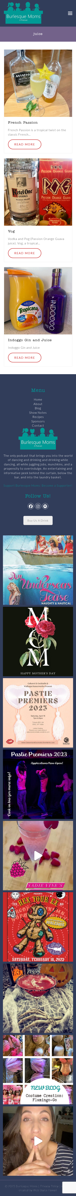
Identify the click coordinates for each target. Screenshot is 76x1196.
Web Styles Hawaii (45, 1190)
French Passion (23, 123)
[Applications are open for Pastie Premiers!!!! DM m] (38, 784)
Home (38, 399)
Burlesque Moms (26, 1186)
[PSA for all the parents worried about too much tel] (38, 1141)
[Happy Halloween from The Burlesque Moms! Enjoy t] (38, 998)
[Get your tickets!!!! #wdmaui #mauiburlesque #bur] (38, 713)
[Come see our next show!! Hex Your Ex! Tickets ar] (38, 927)
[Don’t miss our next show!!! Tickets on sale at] (38, 570)
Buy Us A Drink (38, 520)
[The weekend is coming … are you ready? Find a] (38, 855)
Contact (38, 425)
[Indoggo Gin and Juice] (38, 300)
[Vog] (38, 191)
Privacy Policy (49, 1186)
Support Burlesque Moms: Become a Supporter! (38, 485)
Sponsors (38, 421)
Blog (38, 408)
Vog (11, 231)
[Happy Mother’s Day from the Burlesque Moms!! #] (38, 641)
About (38, 404)
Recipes (38, 417)
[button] (70, 13)
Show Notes (38, 412)
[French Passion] (38, 82)
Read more (24, 144)
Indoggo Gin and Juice (30, 340)
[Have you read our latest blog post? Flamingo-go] (38, 1069)
